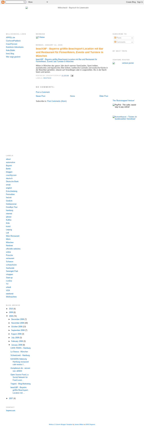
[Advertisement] (17, 106)
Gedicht (9, 201)
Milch (8, 239)
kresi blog (10, 53)
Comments (120, 42)
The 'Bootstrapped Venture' (123, 101)
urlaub (8, 287)
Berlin (8, 169)
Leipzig (9, 230)
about (8, 159)
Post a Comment (43, 92)
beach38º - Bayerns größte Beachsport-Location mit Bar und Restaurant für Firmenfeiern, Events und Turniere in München (69, 52)
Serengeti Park (12, 271)
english (9, 188)
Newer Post (40, 96)
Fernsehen (10, 194)
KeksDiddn (10, 50)
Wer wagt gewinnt (13, 57)
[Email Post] (71, 75)
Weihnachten (11, 297)
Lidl (7, 233)
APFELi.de (10, 37)
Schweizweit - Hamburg (20, 355)
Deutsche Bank (12, 181)
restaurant (10, 258)
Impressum (10, 410)
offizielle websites (13, 249)
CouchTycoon (11, 44)
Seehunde (10, 268)
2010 (11, 309)
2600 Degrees (90, 424)
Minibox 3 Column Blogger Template (60, 424)
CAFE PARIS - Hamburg (21, 348)
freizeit (9, 197)
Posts (118, 38)
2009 (11, 312)
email (8, 185)
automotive (10, 162)
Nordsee (9, 245)
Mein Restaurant (12, 236)
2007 (11, 398)
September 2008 (18, 330)
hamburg (9, 210)
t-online (9, 281)
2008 (11, 316)
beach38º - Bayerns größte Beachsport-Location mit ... (19, 390)
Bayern (9, 166)
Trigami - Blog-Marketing (21, 384)
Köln (8, 223)
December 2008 (18, 319)
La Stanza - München (19, 352)
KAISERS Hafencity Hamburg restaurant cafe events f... (20, 362)
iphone (8, 217)
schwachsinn (11, 265)
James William (79, 424)
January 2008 (17, 345)
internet (9, 214)
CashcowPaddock (13, 41)
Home (72, 96)
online (8, 252)
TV (7, 284)
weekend (9, 294)
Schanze (9, 262)
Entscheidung (11, 191)
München (10, 242)
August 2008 (16, 334)
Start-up (9, 278)
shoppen (9, 274)
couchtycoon (11, 175)
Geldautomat (11, 204)
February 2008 (17, 341)
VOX (8, 290)
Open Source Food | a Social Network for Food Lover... (19, 377)
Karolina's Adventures (15, 47)
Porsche (9, 255)
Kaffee (8, 220)
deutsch (9, 178)
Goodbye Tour (11, 207)
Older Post (103, 96)
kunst (8, 226)
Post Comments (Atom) (57, 101)
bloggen (9, 172)
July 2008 (15, 338)
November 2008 (18, 323)
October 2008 (17, 327)
